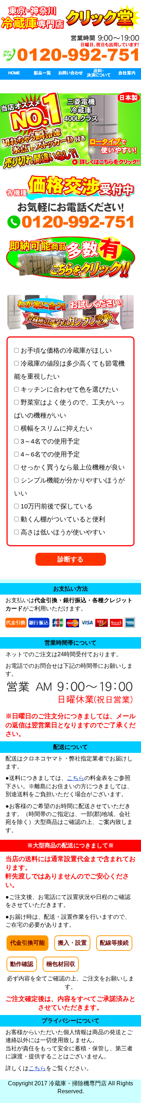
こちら (75, 778)
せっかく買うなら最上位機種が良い (72, 467)
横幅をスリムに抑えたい (55, 428)
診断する (70, 559)
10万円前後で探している (56, 506)
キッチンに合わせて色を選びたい (68, 389)
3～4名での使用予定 (49, 441)
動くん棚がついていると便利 (62, 519)
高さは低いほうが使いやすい (62, 532)
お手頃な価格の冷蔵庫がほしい (65, 350)
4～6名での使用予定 (49, 454)
